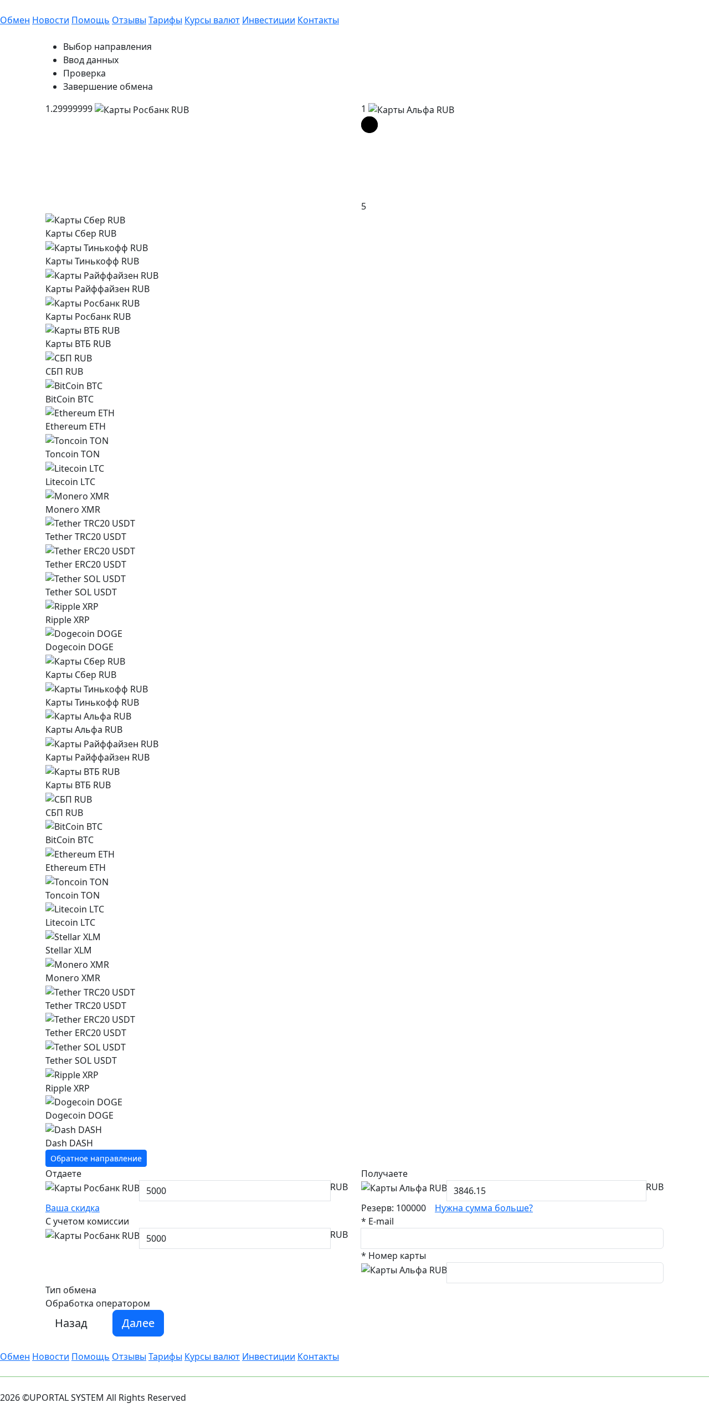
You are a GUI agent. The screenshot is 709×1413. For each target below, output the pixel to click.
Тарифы (165, 20)
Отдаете (63, 1173)
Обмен (15, 20)
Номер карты (393, 1255)
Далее (138, 1322)
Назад (71, 1322)
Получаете (384, 1173)
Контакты (318, 20)
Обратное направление (96, 1158)
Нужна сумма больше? (484, 1208)
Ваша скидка (72, 1208)
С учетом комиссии (87, 1221)
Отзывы (129, 20)
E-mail (377, 1221)
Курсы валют (212, 20)
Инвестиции (268, 20)
